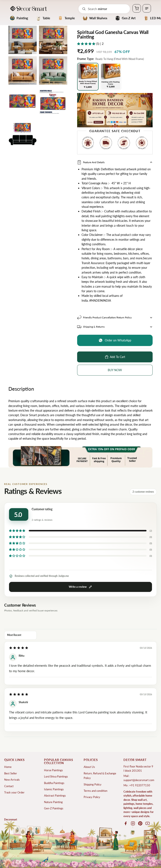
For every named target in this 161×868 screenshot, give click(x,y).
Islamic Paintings (54, 789)
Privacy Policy (92, 797)
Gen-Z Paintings (53, 808)
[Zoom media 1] (22, 40)
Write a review (78, 586)
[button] (86, 43)
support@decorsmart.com (138, 780)
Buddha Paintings (54, 783)
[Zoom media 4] (53, 70)
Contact (9, 786)
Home (8, 767)
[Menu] (147, 8)
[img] (18, 648)
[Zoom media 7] (22, 132)
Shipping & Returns (94, 326)
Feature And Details (94, 162)
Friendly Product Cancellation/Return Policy (107, 317)
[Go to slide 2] (116, 124)
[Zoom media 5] (22, 101)
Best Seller (10, 773)
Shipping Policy (92, 784)
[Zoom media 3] (22, 70)
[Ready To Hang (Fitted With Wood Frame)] (88, 77)
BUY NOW (115, 370)
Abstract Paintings (55, 795)
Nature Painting (53, 802)
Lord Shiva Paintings (56, 776)
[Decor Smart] (28, 8)
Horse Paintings (53, 770)
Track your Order (14, 792)
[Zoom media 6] (53, 101)
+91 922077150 (139, 785)
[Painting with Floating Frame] (110, 76)
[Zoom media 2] (53, 40)
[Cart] (136, 8)
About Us (89, 767)
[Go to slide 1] (113, 124)
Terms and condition (95, 790)
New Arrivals (12, 779)
